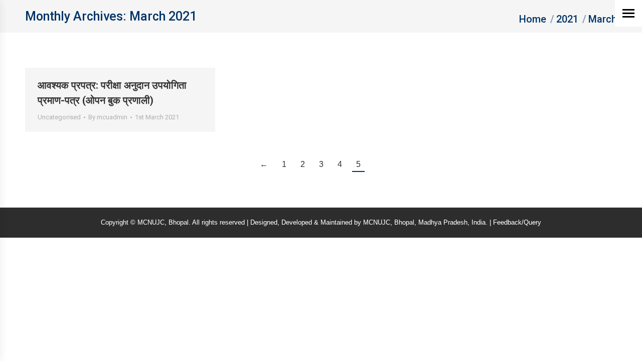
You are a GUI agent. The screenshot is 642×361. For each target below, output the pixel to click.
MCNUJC (376, 222)
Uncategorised (59, 117)
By (107, 117)
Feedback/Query (517, 222)
